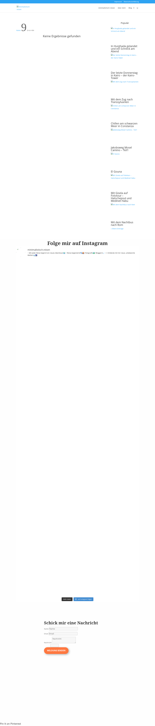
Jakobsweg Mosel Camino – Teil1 (121, 149)
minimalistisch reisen (106, 8)
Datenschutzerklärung (131, 2)
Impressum (118, 2)
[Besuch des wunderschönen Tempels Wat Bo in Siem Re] (131, 308)
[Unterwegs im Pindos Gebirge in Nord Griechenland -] (70, 284)
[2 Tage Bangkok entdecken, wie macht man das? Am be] (85, 488)
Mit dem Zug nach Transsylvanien (122, 101)
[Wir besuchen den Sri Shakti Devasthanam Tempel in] (39, 346)
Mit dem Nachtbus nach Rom (122, 223)
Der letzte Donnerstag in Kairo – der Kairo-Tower (124, 75)
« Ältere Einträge (117, 229)
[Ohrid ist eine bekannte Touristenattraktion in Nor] (85, 292)
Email (46, 634)
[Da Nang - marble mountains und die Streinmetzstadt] (116, 514)
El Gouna (116, 171)
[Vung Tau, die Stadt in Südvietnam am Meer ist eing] (39, 480)
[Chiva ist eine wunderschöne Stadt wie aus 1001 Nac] (100, 281)
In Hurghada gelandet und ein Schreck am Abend (124, 48)
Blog (130, 8)
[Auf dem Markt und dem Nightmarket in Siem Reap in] (23, 473)
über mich (122, 8)
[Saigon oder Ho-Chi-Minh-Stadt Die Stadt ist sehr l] (70, 456)
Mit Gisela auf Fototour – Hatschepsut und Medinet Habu (121, 197)
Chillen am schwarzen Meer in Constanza (124, 125)
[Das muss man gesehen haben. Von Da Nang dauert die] (100, 486)
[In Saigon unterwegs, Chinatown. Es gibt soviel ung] (54, 460)
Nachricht (48, 642)
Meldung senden (56, 650)
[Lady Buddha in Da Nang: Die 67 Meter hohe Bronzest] (131, 490)
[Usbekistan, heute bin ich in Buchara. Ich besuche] (116, 304)
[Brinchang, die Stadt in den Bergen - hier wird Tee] (23, 273)
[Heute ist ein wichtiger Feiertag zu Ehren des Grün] (54, 280)
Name (46, 629)
